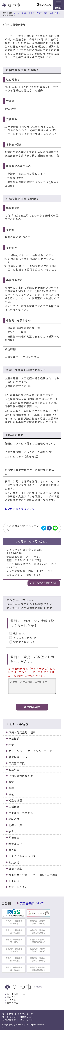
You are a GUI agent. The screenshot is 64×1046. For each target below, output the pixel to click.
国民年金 (14, 769)
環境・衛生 (15, 868)
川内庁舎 (11, 997)
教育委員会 (15, 844)
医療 (11, 782)
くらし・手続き (28, 13)
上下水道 (14, 881)
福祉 (11, 794)
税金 (11, 745)
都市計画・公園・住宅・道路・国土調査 (33, 875)
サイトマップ (9, 1016)
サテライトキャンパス (22, 856)
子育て (39, 13)
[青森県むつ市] (11, 5)
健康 (11, 788)
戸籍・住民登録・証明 (22, 732)
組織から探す (26, 1016)
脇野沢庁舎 (12, 1003)
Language (46, 4)
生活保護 (14, 806)
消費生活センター (19, 757)
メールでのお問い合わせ (44, 583)
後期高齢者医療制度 (21, 775)
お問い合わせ (9, 1019)
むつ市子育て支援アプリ (20, 508)
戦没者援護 (15, 800)
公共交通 (14, 862)
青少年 (13, 850)
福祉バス (14, 819)
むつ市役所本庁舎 (16, 994)
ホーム (16, 13)
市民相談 (14, 738)
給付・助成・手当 (51, 13)
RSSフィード (26, 1019)
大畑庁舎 (11, 1000)
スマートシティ (18, 887)
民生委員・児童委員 (21, 813)
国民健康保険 (17, 763)
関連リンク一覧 (25, 1013)
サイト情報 (8, 1013)
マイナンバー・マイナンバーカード (30, 751)
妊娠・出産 (15, 825)
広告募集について (32, 903)
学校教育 (14, 837)
